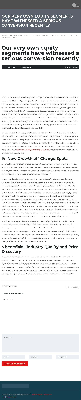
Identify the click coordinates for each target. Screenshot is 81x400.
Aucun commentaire (71, 67)
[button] (19, 309)
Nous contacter (11, 397)
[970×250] (40, 84)
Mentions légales (37, 394)
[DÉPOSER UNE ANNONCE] (74, 5)
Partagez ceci (73, 287)
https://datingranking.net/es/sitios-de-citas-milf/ (33, 150)
